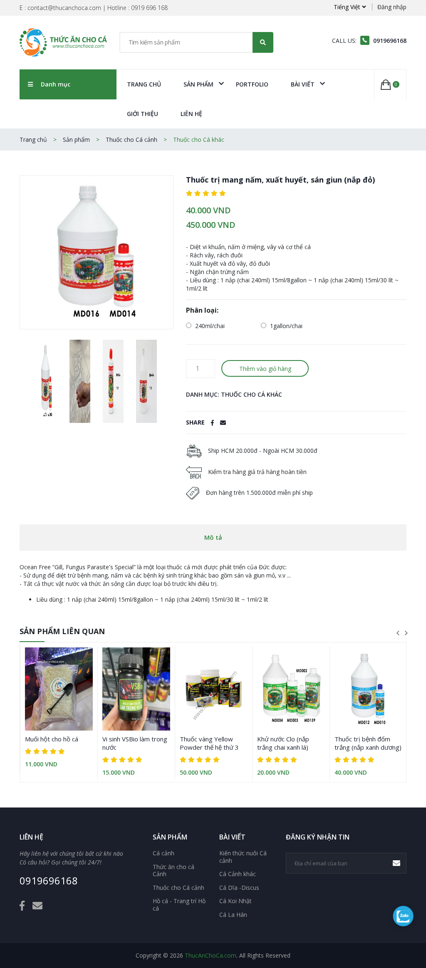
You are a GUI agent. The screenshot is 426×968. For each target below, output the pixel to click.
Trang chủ (144, 84)
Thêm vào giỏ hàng (265, 369)
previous (397, 633)
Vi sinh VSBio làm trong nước (134, 743)
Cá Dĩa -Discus (239, 887)
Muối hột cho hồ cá (51, 739)
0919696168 (49, 881)
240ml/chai (209, 326)
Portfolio (252, 84)
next (406, 633)
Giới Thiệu (142, 114)
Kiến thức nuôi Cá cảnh (243, 856)
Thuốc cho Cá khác (198, 139)
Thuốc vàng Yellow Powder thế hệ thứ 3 (209, 743)
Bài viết (303, 84)
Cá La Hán (233, 915)
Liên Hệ (191, 114)
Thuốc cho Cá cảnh (131, 139)
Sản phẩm (198, 84)
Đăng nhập (391, 7)
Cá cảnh (163, 853)
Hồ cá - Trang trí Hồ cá (179, 904)
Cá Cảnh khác (237, 874)
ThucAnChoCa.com (210, 955)
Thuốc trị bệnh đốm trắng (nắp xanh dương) (367, 743)
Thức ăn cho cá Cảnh (173, 870)
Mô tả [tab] (213, 537)
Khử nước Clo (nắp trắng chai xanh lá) (283, 743)
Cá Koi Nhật (235, 901)
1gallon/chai (285, 326)
